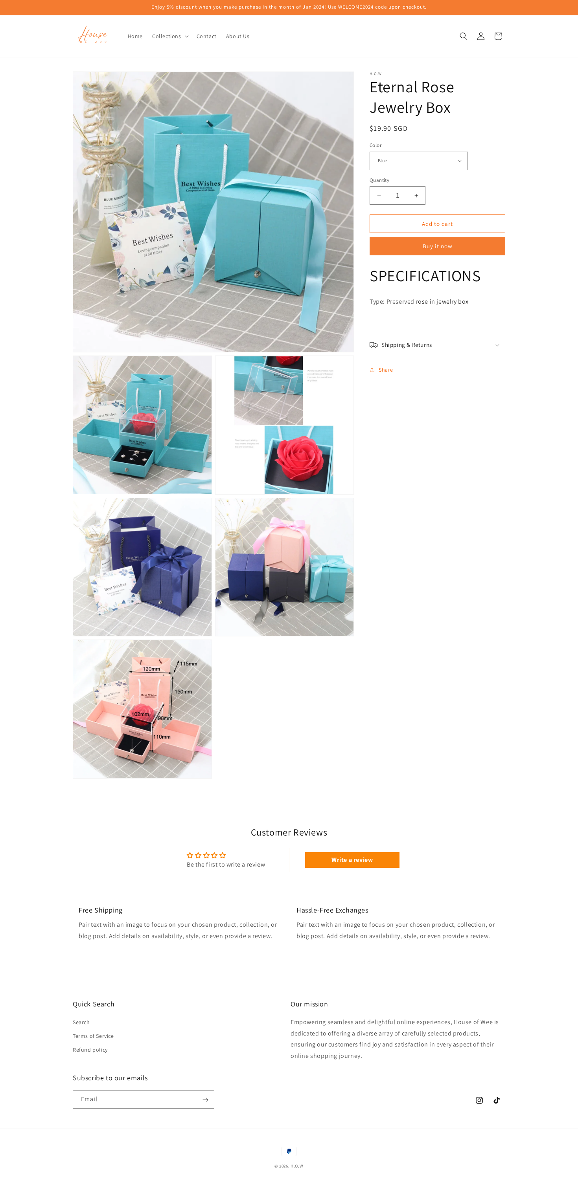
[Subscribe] (205, 1100)
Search (81, 1021)
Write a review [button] (352, 860)
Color (375, 145)
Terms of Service (93, 1035)
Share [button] (386, 369)
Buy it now (438, 246)
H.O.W (297, 1166)
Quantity (379, 180)
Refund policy (90, 1049)
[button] (169, 36)
